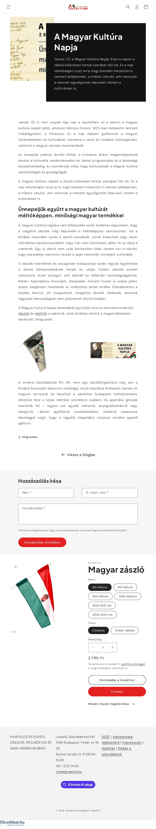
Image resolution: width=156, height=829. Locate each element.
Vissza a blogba (81, 454)
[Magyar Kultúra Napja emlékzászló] (42, 373)
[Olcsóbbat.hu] (78, 824)
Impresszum (132, 742)
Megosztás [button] (29, 437)
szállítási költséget (133, 664)
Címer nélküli (124, 630)
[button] (8, 6)
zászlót (23, 313)
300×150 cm (101, 605)
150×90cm (100, 596)
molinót (41, 313)
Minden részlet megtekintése (109, 704)
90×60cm (125, 587)
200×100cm (128, 596)
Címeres (98, 630)
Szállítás (108, 748)
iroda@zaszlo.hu (69, 772)
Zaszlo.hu (71, 810)
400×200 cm (102, 614)
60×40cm (99, 587)
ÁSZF (106, 737)
